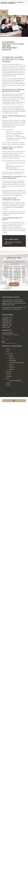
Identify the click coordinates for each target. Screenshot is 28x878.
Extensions (12, 358)
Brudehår (11, 364)
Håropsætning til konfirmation (16, 362)
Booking (8, 385)
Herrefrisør (8, 376)
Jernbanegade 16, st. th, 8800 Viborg (15, 2)
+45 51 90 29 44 (4, 2)
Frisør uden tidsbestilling (15, 380)
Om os (7, 378)
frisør (14, 260)
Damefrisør (8, 373)
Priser (7, 351)
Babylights (11, 369)
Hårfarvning (12, 367)
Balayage (11, 355)
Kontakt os (5, 271)
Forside (8, 349)
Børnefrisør (9, 371)
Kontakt (8, 382)
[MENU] (4, 12)
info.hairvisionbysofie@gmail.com (8, 3)
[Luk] (14, 400)
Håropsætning (12, 360)
